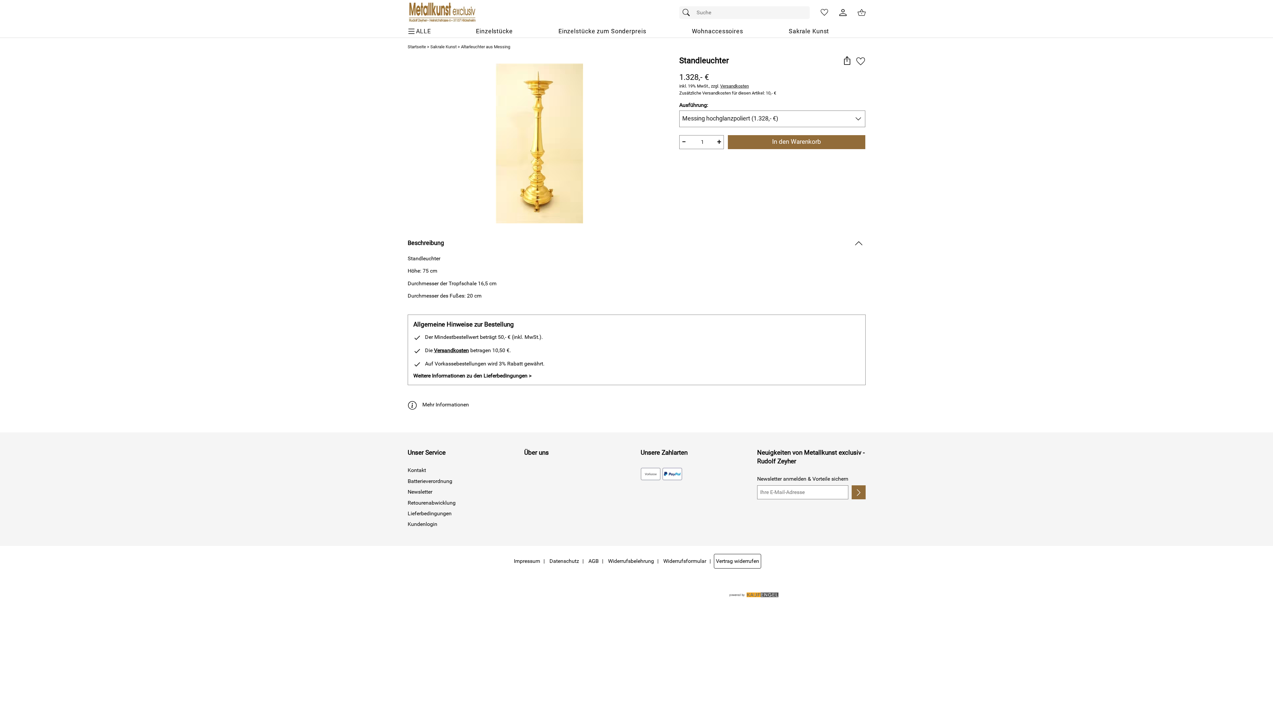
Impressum (527, 561)
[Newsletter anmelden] (858, 492)
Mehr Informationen (445, 404)
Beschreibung (426, 243)
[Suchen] (688, 12)
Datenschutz (564, 561)
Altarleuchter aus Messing (485, 46)
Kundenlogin (422, 524)
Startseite (417, 46)
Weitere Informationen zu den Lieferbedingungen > (472, 375)
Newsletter (420, 492)
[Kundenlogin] (843, 13)
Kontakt (417, 470)
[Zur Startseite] (442, 13)
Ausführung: (693, 105)
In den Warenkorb (796, 141)
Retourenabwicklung (432, 503)
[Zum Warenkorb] (862, 13)
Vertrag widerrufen (737, 561)
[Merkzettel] (824, 13)
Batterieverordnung (430, 481)
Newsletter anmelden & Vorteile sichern (802, 479)
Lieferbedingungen (430, 513)
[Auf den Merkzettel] (861, 61)
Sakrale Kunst (443, 46)
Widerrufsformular (684, 561)
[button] (847, 61)
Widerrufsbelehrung (631, 561)
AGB (593, 561)
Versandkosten (734, 86)
